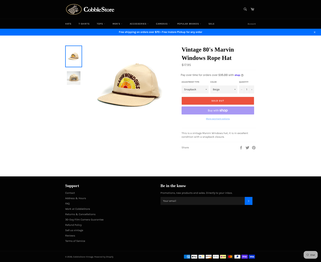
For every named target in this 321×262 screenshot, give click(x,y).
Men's (117, 23)
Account (252, 24)
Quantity (243, 82)
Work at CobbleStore (77, 208)
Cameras (162, 23)
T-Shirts (84, 23)
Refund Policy (73, 224)
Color (213, 82)
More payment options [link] (218, 118)
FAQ (67, 203)
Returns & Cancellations (80, 214)
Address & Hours (75, 198)
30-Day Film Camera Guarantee (84, 219)
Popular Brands (188, 23)
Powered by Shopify (103, 256)
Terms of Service (75, 240)
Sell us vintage (74, 230)
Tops (100, 23)
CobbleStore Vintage (83, 256)
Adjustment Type (190, 82)
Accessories (138, 23)
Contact (70, 192)
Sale (211, 23)
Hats (68, 23)
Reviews (70, 235)
